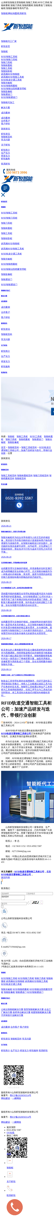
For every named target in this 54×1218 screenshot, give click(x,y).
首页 (3, 447)
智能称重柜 (6, 65)
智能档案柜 (24, 439)
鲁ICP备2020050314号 (20, 1095)
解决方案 (5, 107)
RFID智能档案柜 (9, 85)
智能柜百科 (6, 137)
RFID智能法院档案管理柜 (13, 88)
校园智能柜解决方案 (41, 1012)
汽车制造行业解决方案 (12, 1015)
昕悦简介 (5, 150)
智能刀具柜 (6, 62)
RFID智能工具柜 (9, 56)
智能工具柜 (6, 68)
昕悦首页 (5, 46)
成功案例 (5, 112)
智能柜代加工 (7, 102)
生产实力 (5, 153)
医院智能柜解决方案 (34, 1009)
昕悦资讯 (5, 134)
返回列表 (5, 877)
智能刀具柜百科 (41, 475)
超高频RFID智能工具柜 (12, 77)
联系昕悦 (21, 13)
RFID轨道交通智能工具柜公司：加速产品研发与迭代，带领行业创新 (26, 450)
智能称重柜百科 (25, 475)
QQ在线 (10, 1132)
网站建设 (5, 1098)
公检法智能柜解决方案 (12, 1009)
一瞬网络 (16, 1098)
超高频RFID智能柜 (10, 74)
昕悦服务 (5, 158)
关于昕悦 (5, 145)
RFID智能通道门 (9, 97)
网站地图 (12, 13)
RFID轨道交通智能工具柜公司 (29, 871)
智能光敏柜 (6, 83)
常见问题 (5, 139)
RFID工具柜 (36, 436)
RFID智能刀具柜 (9, 59)
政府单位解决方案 (21, 1012)
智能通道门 (6, 94)
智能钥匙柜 (6, 71)
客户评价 (5, 123)
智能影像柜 (6, 91)
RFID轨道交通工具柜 (11, 80)
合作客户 (5, 121)
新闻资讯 (5, 129)
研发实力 (5, 156)
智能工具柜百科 (29, 447)
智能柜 (4, 13)
